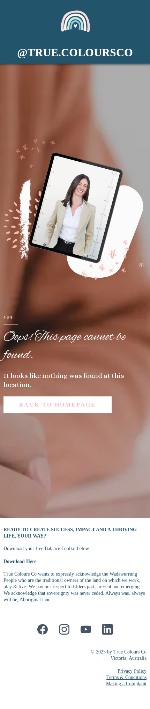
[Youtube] (86, 629)
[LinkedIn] (107, 629)
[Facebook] (42, 629)
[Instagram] (64, 629)
